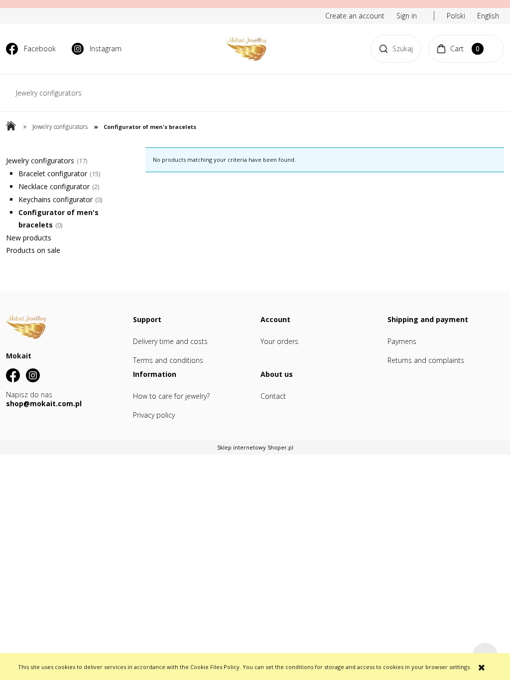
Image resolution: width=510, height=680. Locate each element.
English (488, 15)
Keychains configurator (55, 199)
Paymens (401, 341)
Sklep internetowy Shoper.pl (255, 447)
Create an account (354, 15)
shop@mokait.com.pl (44, 403)
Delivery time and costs (170, 341)
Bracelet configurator (52, 173)
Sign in (406, 15)
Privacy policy (154, 415)
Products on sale (33, 250)
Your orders (279, 341)
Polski (456, 15)
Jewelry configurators (40, 160)
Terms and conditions (168, 360)
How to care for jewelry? (171, 396)
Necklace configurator (54, 186)
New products (28, 237)
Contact (273, 396)
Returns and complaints (425, 360)
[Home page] (246, 49)
